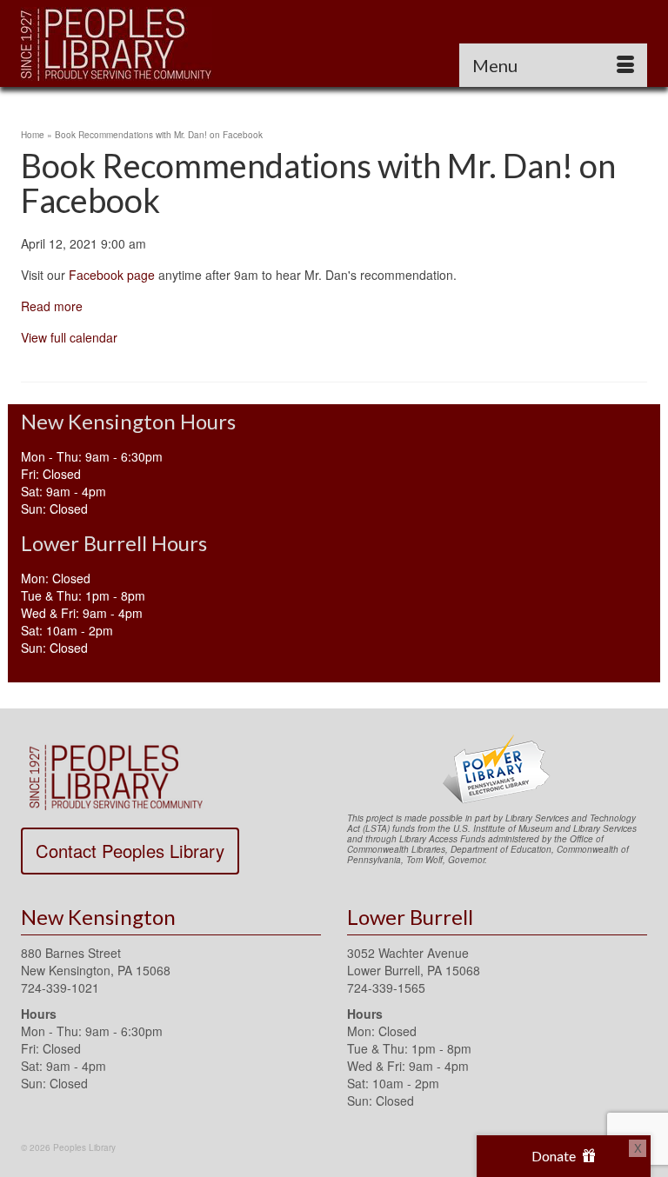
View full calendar (69, 337)
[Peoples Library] (334, 43)
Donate (554, 1155)
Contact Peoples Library (130, 850)
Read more (52, 306)
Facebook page (112, 274)
